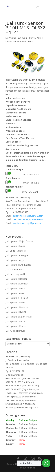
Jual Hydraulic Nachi (15, 302)
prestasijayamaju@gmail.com (27, 223)
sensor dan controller (16, 41)
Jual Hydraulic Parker (16, 321)
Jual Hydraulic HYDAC (16, 311)
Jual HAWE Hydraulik (15, 274)
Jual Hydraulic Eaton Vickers (19, 316)
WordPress (29, 467)
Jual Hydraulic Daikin (15, 288)
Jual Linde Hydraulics (16, 250)
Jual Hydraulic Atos (15, 293)
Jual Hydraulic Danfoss (17, 307)
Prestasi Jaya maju (17, 37)
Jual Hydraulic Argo (15, 260)
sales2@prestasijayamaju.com (28, 219)
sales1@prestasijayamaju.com (28, 215)
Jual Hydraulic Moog (15, 245)
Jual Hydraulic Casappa (17, 255)
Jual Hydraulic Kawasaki (17, 283)
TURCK (31, 41)
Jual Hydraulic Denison (17, 278)
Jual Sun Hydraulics (15, 269)
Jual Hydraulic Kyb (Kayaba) (19, 264)
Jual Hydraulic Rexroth (16, 326)
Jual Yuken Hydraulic (15, 330)
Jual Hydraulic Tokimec (17, 297)
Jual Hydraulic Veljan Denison (20, 241)
